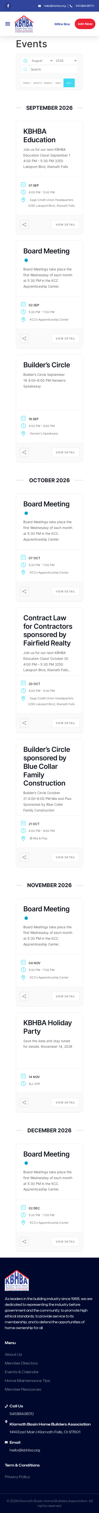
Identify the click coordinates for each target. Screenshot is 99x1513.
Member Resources (23, 1389)
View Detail (65, 224)
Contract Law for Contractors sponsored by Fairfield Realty (47, 630)
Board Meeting (46, 251)
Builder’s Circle (46, 365)
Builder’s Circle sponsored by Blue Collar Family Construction (46, 766)
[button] (8, 24)
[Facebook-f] (8, 5)
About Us (13, 1354)
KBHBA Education (39, 135)
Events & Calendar (22, 1372)
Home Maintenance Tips (27, 1381)
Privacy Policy (17, 1477)
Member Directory (21, 1363)
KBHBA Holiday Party (47, 1026)
